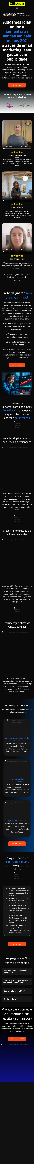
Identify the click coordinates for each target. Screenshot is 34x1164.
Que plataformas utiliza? (14, 991)
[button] (17, 971)
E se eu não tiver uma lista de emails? (15, 971)
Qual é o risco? (10, 999)
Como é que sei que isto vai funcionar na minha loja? (15, 981)
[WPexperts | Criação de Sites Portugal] (20, 1090)
